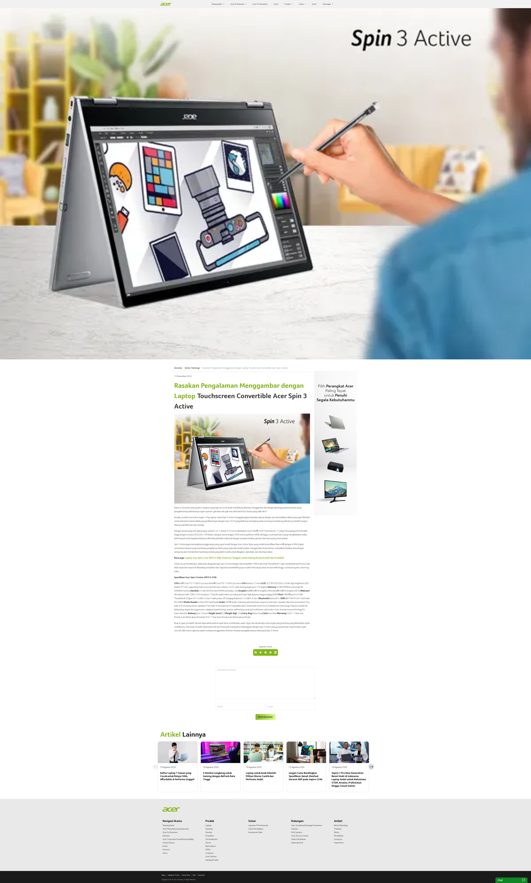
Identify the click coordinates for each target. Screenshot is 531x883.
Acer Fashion (211, 856)
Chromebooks (211, 839)
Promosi (166, 849)
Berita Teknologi (192, 368)
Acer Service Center (299, 835)
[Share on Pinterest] (270, 652)
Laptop (208, 825)
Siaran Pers (339, 842)
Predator (338, 829)
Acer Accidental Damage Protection (306, 825)
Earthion (166, 835)
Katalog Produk (212, 860)
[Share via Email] (265, 652)
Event (165, 846)
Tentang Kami (168, 825)
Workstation (210, 846)
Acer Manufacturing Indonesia (176, 829)
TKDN (207, 849)
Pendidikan (338, 835)
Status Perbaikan (298, 839)
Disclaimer (201, 875)
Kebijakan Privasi (173, 875)
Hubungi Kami (297, 842)
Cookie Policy (186, 875)
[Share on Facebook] (255, 652)
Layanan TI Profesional (258, 825)
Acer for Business (170, 832)
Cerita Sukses (169, 842)
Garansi (294, 829)
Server (208, 842)
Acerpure (209, 853)
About (164, 875)
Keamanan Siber (255, 832)
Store (165, 853)
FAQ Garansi (296, 832)
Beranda (178, 368)
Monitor (208, 832)
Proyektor (209, 835)
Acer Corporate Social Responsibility (178, 839)
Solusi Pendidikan (255, 829)
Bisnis (336, 832)
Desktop (209, 829)
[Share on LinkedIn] (275, 652)
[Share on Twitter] (260, 652)
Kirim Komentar (265, 717)
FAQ (194, 875)
